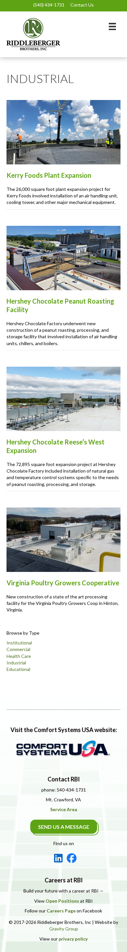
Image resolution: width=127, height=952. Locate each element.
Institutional (19, 642)
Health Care (19, 656)
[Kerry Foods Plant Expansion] (63, 131)
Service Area (63, 809)
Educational (18, 669)
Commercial (18, 649)
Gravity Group (63, 928)
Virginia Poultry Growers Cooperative (63, 583)
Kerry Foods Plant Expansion (49, 175)
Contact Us (82, 5)
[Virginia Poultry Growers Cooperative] (63, 539)
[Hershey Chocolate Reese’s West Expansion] (63, 398)
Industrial (16, 662)
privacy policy (73, 939)
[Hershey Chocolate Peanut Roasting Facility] (63, 257)
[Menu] (112, 26)
